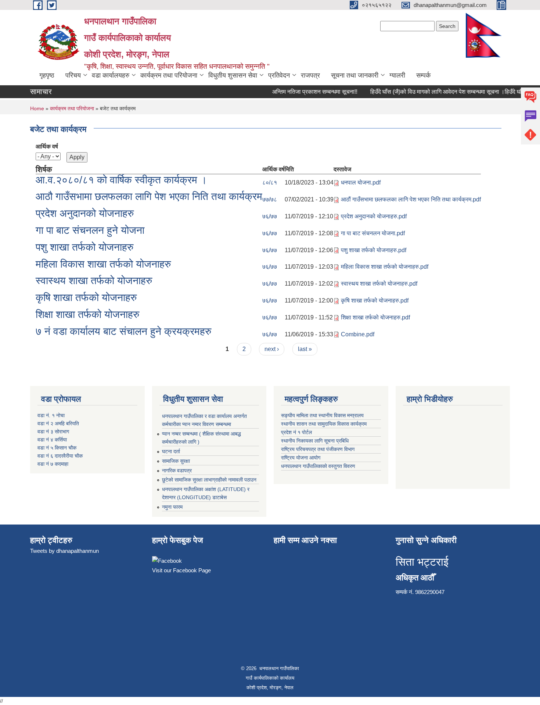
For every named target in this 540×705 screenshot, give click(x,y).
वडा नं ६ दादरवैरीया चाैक (60, 456)
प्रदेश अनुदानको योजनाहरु (85, 213)
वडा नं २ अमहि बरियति (58, 423)
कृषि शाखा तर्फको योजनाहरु (86, 297)
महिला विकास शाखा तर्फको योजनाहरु (103, 264)
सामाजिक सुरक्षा (176, 461)
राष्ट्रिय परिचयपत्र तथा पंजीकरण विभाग (317, 449)
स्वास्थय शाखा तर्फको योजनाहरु (94, 280)
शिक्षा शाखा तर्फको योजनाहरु (87, 314)
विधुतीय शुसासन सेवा (232, 75)
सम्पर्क (423, 75)
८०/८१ (269, 182)
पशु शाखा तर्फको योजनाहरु (84, 247)
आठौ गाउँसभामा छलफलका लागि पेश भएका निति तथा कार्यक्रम (149, 196)
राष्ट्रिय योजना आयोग (301, 458)
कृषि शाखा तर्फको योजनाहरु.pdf (374, 300)
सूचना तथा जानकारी (354, 75)
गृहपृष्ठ (46, 75)
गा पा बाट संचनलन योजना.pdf (373, 233)
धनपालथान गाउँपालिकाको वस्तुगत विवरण (319, 466)
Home (37, 108)
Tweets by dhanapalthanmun (64, 551)
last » (305, 349)
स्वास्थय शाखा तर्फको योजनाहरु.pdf (379, 283)
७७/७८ (269, 199)
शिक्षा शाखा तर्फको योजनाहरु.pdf (375, 317)
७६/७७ (269, 216)
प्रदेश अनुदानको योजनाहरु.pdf (374, 216)
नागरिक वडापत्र (177, 470)
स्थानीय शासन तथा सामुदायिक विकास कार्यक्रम (324, 424)
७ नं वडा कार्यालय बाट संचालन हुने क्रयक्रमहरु (123, 331)
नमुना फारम (172, 507)
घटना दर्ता (171, 451)
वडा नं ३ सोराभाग (53, 431)
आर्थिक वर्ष (47, 146)
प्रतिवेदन (279, 75)
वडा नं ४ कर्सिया (52, 440)
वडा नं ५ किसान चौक (56, 448)
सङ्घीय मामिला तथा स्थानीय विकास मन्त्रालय (323, 415)
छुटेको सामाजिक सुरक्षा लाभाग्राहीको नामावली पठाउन (209, 480)
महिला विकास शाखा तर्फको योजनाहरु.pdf (384, 267)
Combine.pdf (357, 334)
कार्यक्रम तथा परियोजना (168, 75)
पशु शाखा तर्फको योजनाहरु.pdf (373, 250)
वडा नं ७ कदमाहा (52, 464)
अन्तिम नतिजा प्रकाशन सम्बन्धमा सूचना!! (308, 92)
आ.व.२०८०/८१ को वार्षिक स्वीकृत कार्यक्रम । (121, 180)
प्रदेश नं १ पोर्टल (296, 432)
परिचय (73, 75)
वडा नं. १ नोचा (51, 415)
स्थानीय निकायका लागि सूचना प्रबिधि (315, 441)
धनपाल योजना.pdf (361, 182)
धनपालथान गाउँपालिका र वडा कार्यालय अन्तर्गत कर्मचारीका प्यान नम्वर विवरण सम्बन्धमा (204, 420)
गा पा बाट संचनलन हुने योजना (90, 230)
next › (271, 349)
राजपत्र (310, 75)
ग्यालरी (397, 75)
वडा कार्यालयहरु (110, 75)
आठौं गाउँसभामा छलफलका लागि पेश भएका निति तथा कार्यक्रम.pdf (411, 199)
